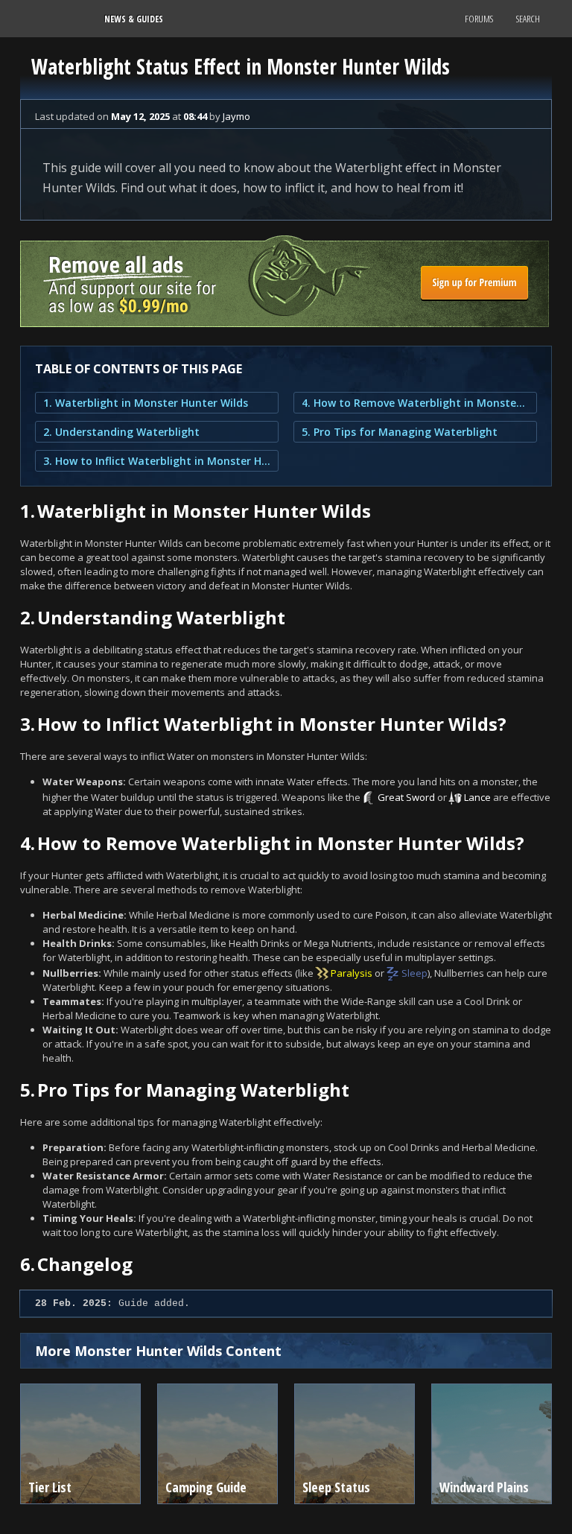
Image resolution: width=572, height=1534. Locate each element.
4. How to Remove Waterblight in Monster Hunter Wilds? (415, 403)
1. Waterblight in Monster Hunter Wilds (145, 403)
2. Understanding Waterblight (121, 432)
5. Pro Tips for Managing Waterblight (400, 432)
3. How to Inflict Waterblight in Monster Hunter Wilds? (156, 461)
